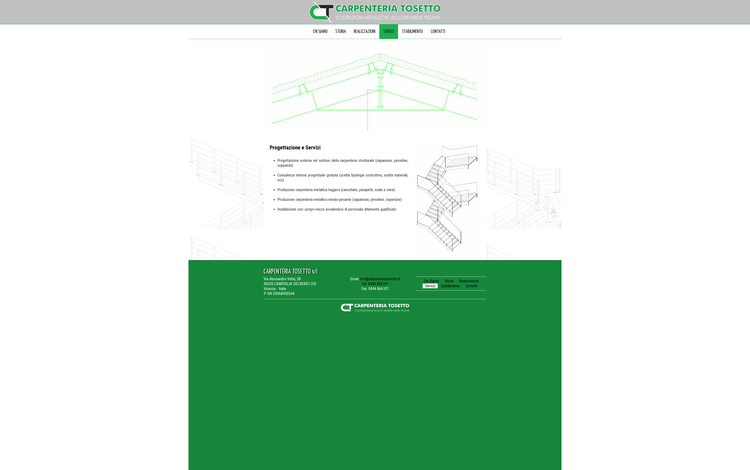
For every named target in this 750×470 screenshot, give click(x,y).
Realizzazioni (364, 31)
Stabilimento (412, 31)
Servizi (388, 31)
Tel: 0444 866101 (375, 283)
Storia (340, 31)
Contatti (438, 31)
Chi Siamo (320, 31)
